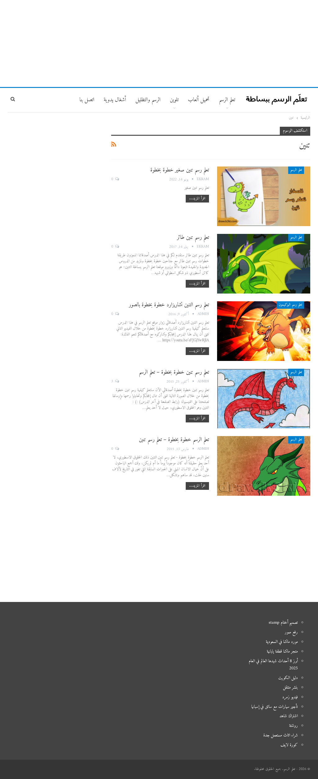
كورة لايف (289, 745)
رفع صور (291, 632)
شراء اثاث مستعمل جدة (280, 735)
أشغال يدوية (115, 100)
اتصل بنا (87, 100)
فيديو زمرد (290, 697)
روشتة (293, 726)
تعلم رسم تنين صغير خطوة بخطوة (179, 170)
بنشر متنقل (290, 687)
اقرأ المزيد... (197, 198)
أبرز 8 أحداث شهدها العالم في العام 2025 (273, 664)
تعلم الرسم (227, 100)
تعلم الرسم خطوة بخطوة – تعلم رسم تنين (174, 439)
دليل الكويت (288, 678)
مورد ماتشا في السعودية (282, 642)
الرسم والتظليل (148, 100)
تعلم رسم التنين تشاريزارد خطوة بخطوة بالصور (169, 305)
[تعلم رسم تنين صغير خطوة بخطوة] (263, 196)
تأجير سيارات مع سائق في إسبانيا (274, 707)
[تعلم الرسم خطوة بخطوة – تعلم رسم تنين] (263, 466)
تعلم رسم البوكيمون (290, 305)
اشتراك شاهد (288, 716)
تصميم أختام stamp (283, 622)
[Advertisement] (159, 43)
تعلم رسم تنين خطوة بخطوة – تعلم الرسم (174, 372)
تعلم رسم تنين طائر (193, 237)
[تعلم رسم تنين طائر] (263, 264)
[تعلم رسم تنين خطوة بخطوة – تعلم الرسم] (263, 398)
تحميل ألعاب (199, 100)
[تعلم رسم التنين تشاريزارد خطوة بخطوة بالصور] (263, 331)
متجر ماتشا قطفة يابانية (282, 651)
